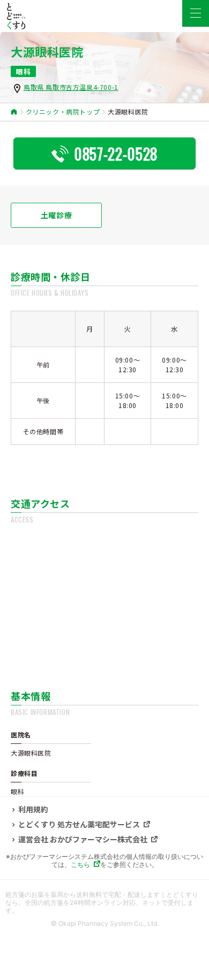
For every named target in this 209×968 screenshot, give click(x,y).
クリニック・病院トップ (63, 111)
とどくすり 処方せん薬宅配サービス (79, 824)
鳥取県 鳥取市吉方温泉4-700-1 (71, 86)
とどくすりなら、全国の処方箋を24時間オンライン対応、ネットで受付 (101, 898)
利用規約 (33, 810)
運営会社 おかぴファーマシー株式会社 (82, 839)
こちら (80, 865)
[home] (14, 112)
